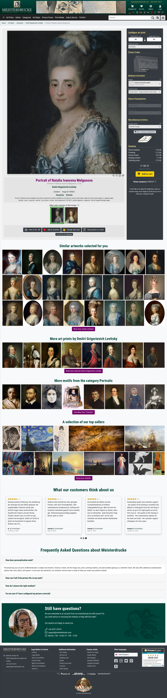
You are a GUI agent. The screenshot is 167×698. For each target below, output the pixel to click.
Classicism (20, 23)
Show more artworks (83, 478)
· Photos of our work (65, 663)
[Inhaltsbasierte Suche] (157, 17)
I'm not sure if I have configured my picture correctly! (28, 593)
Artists (18, 17)
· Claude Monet (91, 655)
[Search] (153, 17)
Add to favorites (52, 230)
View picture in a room (95, 230)
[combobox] (144, 46)
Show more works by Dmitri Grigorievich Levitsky (83, 371)
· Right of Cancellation (38, 663)
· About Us (34, 669)
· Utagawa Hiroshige (93, 663)
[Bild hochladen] (163, 17)
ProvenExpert (43, 529)
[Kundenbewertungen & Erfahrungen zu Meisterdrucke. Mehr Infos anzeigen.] (153, 657)
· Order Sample (63, 669)
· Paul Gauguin (91, 658)
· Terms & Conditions (37, 658)
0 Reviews (68, 234)
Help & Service (71, 17)
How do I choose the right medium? (20, 586)
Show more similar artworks (83, 329)
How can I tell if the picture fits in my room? (24, 578)
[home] (3, 17)
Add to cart (146, 174)
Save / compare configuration (145, 132)
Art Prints (10, 17)
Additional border (133, 44)
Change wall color (72, 230)
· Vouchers (62, 666)
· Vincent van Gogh (92, 652)
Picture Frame (47, 17)
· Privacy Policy (35, 661)
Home (4, 23)
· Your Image (63, 652)
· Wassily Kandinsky (93, 661)
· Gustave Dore (91, 666)
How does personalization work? (19, 560)
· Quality (61, 661)
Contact (82, 17)
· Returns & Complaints (38, 666)
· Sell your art (63, 655)
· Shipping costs (64, 658)
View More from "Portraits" (83, 412)
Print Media (59, 17)
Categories (26, 17)
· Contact (34, 652)
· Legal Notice (35, 655)
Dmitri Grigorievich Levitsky (34, 23)
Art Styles (36, 17)
